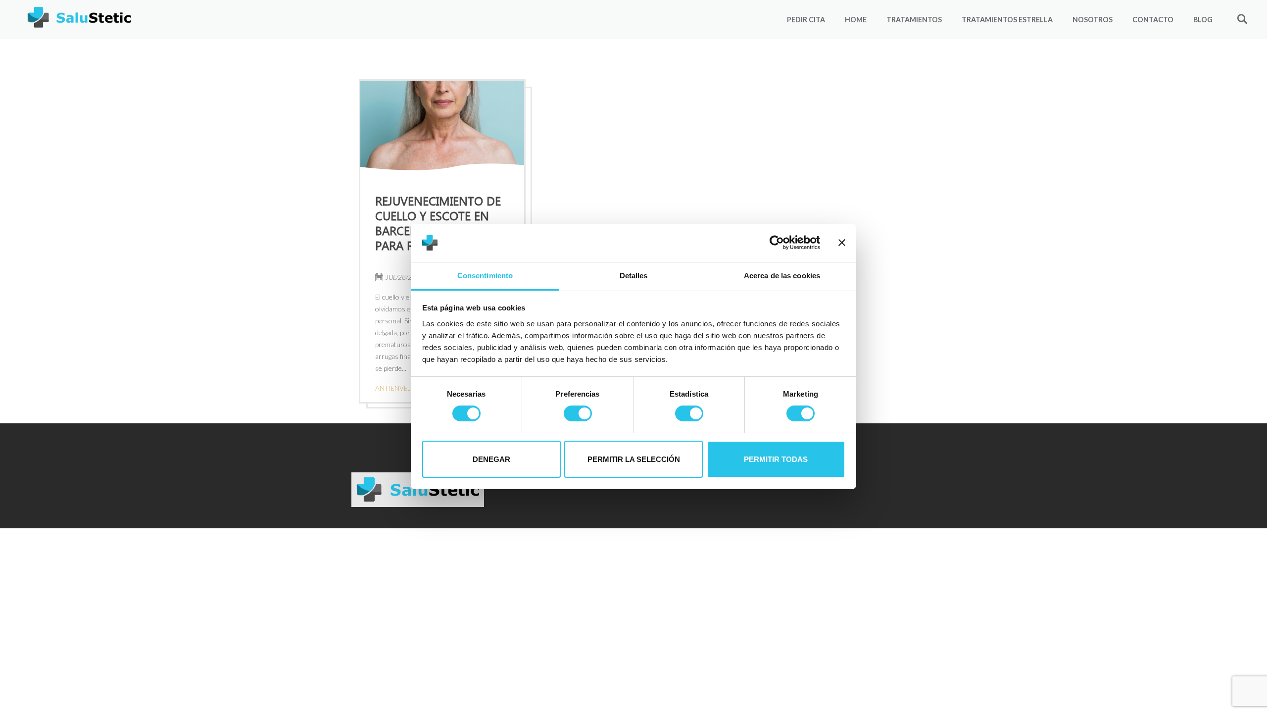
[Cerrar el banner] (841, 242)
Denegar (491, 459)
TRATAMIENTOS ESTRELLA (1007, 19)
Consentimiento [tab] (485, 275)
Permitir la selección (633, 459)
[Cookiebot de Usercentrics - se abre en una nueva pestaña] (776, 242)
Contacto (1152, 19)
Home (856, 19)
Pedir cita (806, 19)
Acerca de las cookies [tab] (782, 275)
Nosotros (1092, 19)
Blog (1203, 19)
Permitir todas (776, 459)
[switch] (578, 413)
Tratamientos (914, 19)
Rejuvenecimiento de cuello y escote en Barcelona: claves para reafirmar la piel (442, 223)
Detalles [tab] (634, 275)
